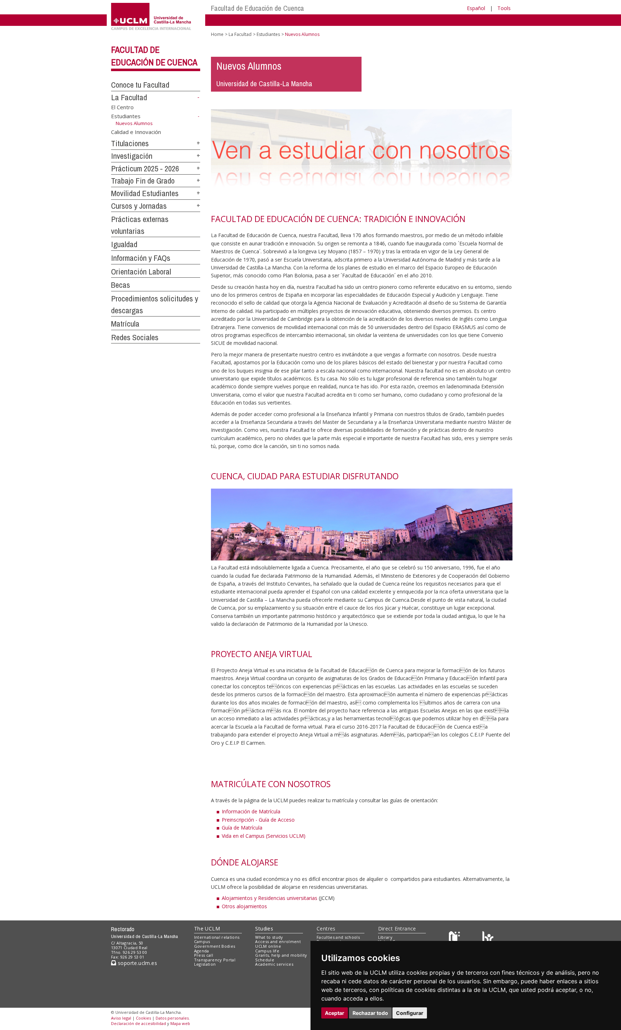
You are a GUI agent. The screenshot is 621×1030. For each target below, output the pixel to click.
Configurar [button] (409, 1013)
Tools (504, 8)
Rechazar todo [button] (370, 1013)
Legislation (205, 964)
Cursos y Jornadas (139, 205)
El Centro (122, 106)
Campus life (267, 950)
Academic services (274, 964)
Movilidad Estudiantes (145, 193)
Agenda (201, 950)
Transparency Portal (214, 959)
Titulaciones (130, 143)
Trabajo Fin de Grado (143, 180)
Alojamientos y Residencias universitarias (269, 898)
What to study (269, 937)
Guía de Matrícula (242, 827)
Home (217, 34)
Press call (203, 955)
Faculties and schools (338, 937)
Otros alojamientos (244, 906)
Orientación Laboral (141, 271)
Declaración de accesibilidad (138, 1023)
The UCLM (207, 928)
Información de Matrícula (251, 811)
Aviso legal (121, 1018)
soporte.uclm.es (136, 963)
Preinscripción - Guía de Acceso (258, 819)
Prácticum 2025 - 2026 (145, 168)
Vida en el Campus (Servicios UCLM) (263, 835)
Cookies (143, 1018)
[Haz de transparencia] (455, 938)
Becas (120, 285)
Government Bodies (214, 946)
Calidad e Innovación (136, 131)
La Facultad (129, 97)
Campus (202, 941)
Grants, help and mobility (281, 955)
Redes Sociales (134, 337)
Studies (264, 928)
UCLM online (268, 946)
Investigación (131, 156)
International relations (217, 937)
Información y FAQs (140, 258)
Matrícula (125, 323)
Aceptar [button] (334, 1013)
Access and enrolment (278, 941)
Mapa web (180, 1023)
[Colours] (488, 938)
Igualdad (124, 244)
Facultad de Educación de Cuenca (257, 8)
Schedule (264, 959)
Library (385, 937)
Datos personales (172, 1018)
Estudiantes (126, 116)
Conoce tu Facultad (140, 84)
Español (476, 8)
